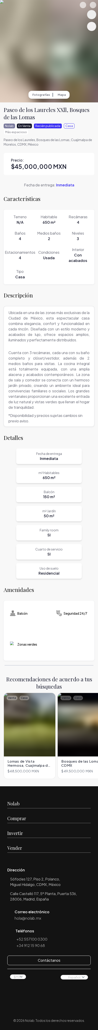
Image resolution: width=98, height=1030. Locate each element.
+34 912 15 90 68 (30, 945)
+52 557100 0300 (31, 939)
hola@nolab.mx (28, 918)
